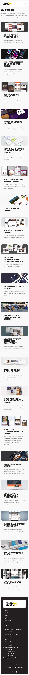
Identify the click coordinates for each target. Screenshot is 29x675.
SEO (6, 639)
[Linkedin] (16, 672)
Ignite (6, 618)
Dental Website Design (11, 641)
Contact (7, 625)
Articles (7, 623)
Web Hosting (8, 636)
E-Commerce (8, 631)
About (6, 615)
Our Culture (8, 620)
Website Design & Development (13, 629)
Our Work (7, 613)
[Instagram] (12, 672)
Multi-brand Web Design (11, 634)
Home (6, 610)
